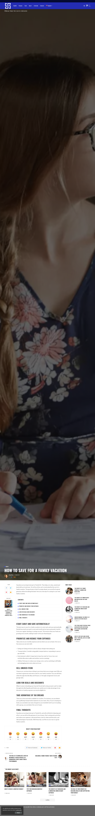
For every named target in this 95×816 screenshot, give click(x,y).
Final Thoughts (23, 618)
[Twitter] (11, 577)
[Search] (89, 5)
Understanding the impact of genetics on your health (82, 618)
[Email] (15, 577)
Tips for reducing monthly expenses (34, 790)
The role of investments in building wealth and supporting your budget (80, 791)
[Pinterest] (13, 577)
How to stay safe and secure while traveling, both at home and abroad (82, 637)
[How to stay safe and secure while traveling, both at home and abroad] (69, 639)
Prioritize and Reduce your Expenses (29, 606)
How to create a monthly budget (13, 789)
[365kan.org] (7, 5)
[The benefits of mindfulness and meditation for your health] (69, 600)
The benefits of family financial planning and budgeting (80, 589)
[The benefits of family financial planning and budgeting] (69, 591)
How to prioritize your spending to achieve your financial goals (8, 612)
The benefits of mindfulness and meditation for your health (81, 599)
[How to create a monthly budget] (14, 779)
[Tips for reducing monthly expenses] (36, 779)
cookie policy (19, 810)
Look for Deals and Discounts (27, 612)
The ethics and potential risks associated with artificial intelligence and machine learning (82, 628)
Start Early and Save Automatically (28, 603)
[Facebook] (10, 577)
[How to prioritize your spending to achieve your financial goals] (8, 604)
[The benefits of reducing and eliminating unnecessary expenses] (69, 609)
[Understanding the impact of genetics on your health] (69, 619)
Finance (7, 566)
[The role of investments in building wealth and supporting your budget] (81, 779)
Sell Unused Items (23, 609)
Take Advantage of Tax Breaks (27, 615)
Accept (18, 812)
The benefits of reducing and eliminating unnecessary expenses (82, 608)
